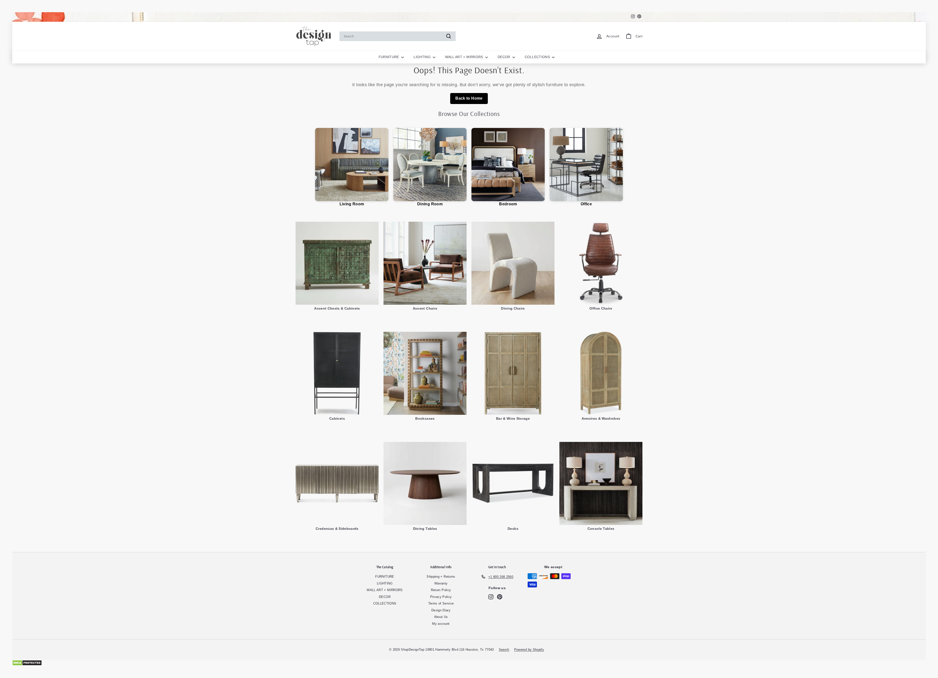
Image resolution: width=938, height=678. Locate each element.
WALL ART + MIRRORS (464, 57)
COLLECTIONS (538, 57)
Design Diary (440, 610)
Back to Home (468, 98)
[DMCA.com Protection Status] (469, 663)
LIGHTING (423, 57)
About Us (441, 617)
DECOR (504, 57)
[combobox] (398, 36)
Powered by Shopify (529, 649)
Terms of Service (441, 603)
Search (504, 649)
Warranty (441, 583)
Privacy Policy (441, 597)
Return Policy (441, 590)
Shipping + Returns (440, 576)
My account (441, 624)
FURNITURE (389, 57)
